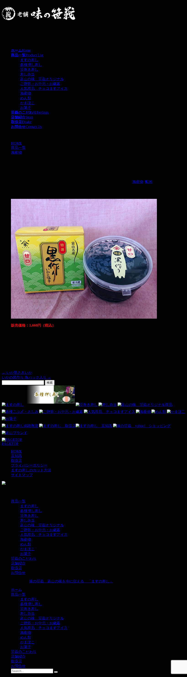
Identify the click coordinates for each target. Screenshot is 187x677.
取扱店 (16, 460)
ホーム (16, 590)
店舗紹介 (18, 563)
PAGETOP (10, 444)
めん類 (25, 98)
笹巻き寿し (29, 69)
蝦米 (148, 182)
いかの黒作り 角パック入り (26, 377)
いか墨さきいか (17, 373)
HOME (16, 451)
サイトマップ (22, 475)
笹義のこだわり (23, 558)
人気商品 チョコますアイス (44, 88)
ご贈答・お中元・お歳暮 (40, 84)
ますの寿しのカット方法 (31, 470)
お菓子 (25, 108)
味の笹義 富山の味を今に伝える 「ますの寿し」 (71, 581)
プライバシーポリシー (29, 465)
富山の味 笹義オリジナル (42, 79)
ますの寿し (29, 60)
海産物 (25, 93)
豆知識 (16, 456)
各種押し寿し (31, 65)
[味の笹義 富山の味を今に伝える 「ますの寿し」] (38, 19)
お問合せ (18, 573)
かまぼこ (27, 103)
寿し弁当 (27, 74)
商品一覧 (18, 501)
